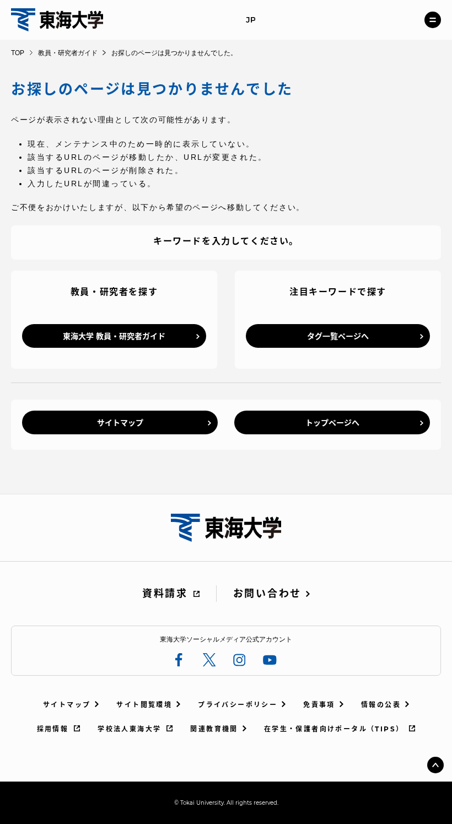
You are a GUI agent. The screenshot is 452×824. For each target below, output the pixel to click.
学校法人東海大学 (129, 729)
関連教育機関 (214, 729)
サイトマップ (120, 423)
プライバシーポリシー (237, 705)
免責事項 (319, 705)
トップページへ (332, 423)
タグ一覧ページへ (338, 336)
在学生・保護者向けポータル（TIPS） (334, 729)
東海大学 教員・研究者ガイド (114, 336)
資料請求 (165, 594)
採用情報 (53, 729)
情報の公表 (381, 705)
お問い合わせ (267, 594)
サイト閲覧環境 (144, 705)
